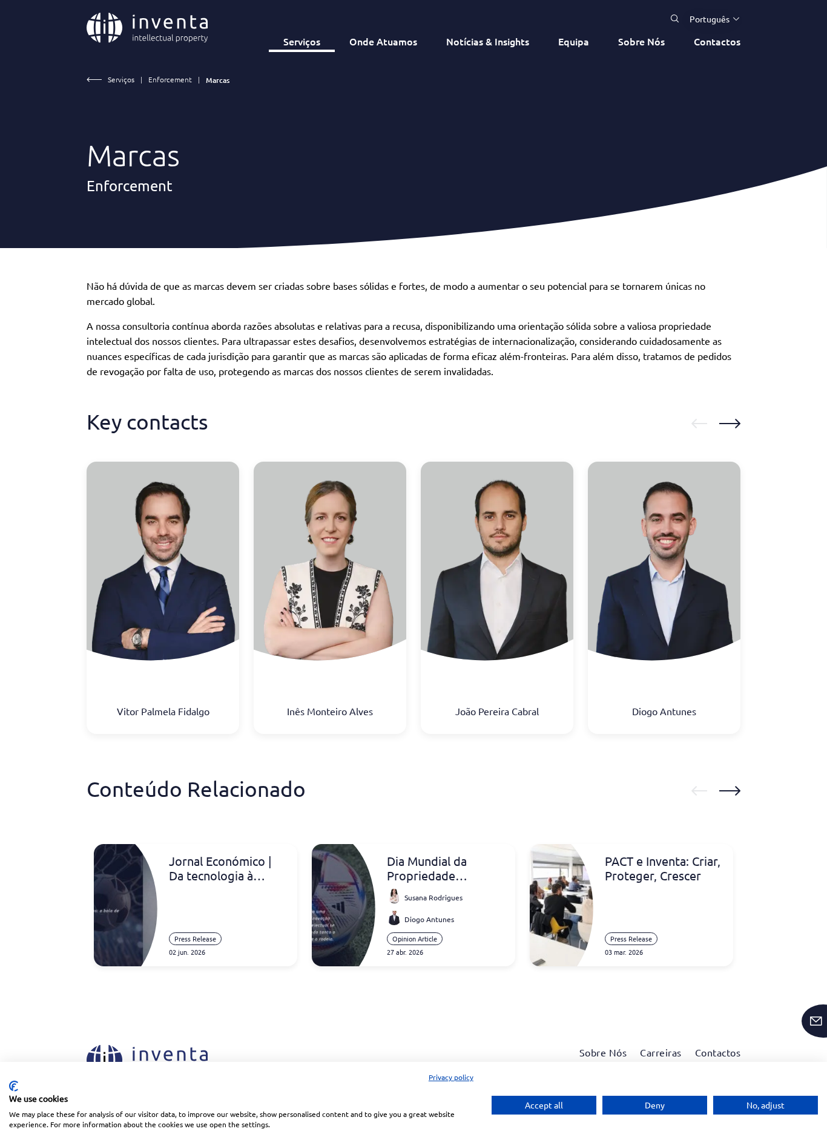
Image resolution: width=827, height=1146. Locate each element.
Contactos (717, 41)
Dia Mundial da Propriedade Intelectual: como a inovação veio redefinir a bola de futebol (438, 868)
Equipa (573, 41)
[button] (710, 19)
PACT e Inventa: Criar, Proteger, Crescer (662, 868)
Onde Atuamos (383, 41)
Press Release (195, 938)
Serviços (301, 41)
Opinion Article (414, 938)
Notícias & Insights (487, 41)
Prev (699, 423)
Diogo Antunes (429, 919)
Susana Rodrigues (433, 897)
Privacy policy (451, 1077)
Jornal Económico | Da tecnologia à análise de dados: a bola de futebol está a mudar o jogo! (224, 868)
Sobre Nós (641, 41)
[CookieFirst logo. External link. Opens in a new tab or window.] (13, 1086)
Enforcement (170, 79)
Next (729, 423)
